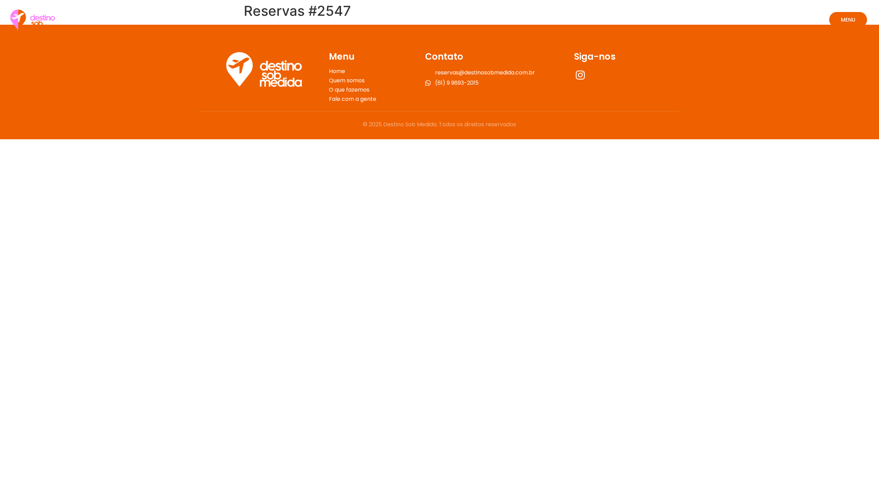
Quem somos (347, 80)
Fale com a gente (352, 99)
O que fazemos (349, 89)
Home (337, 71)
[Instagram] (581, 75)
